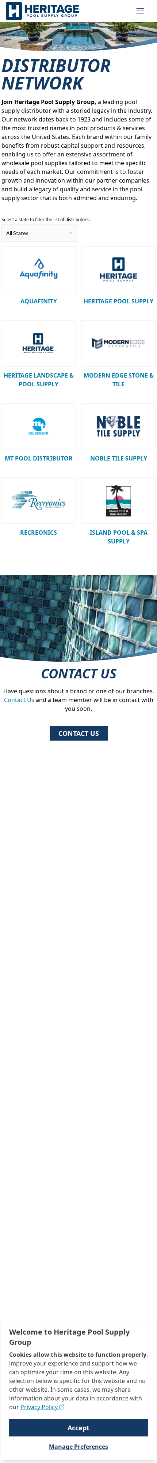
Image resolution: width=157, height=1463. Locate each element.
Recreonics (38, 533)
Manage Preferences (78, 1447)
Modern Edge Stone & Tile (119, 379)
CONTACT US (78, 733)
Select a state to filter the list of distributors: (45, 220)
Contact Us (19, 700)
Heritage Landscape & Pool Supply (39, 379)
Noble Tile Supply (118, 458)
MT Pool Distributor (39, 458)
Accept (78, 1427)
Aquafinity (38, 301)
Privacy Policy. (39, 1407)
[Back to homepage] (42, 11)
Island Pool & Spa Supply (119, 537)
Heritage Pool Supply (118, 301)
